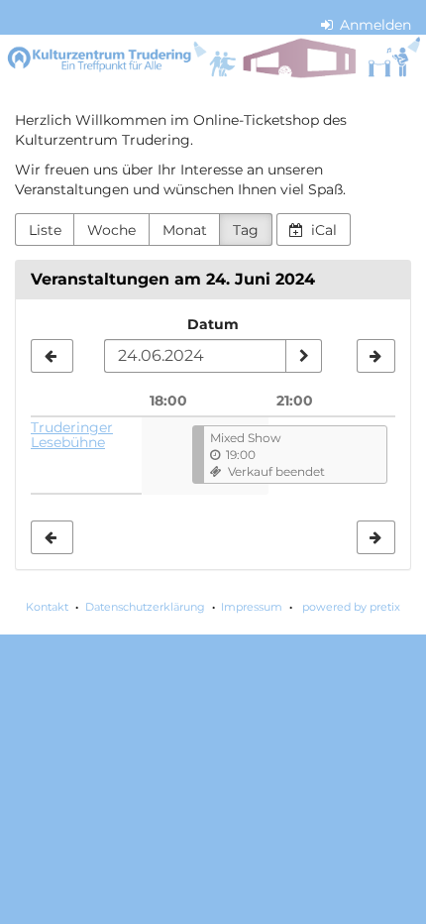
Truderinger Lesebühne (72, 434)
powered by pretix (351, 607)
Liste (45, 230)
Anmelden (373, 25)
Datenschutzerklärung (145, 607)
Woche (111, 230)
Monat (184, 230)
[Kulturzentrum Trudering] (213, 58)
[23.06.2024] (52, 356)
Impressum (251, 607)
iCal (322, 230)
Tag (246, 230)
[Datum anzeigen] (303, 356)
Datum (213, 324)
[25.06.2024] (376, 356)
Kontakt (47, 607)
